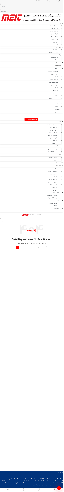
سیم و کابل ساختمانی (53, 26)
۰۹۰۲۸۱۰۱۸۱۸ (2, 6)
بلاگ (60, 55)
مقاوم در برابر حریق (53, 37)
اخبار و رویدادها (54, 57)
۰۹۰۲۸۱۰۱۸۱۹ (2, 221)
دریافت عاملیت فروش (53, 50)
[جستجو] (17, 247)
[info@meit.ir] (0, 10)
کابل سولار (55, 45)
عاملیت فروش (57, 47)
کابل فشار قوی (54, 28)
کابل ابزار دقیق (54, 39)
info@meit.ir (3, 11)
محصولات (58, 23)
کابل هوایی (55, 42)
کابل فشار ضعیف (54, 34)
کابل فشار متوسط (54, 31)
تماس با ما (58, 63)
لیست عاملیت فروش (53, 52)
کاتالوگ (56, 60)
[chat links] (59, 488)
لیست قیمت (58, 65)
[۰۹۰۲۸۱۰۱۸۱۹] (0, 219)
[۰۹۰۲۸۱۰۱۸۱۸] (0, 4)
